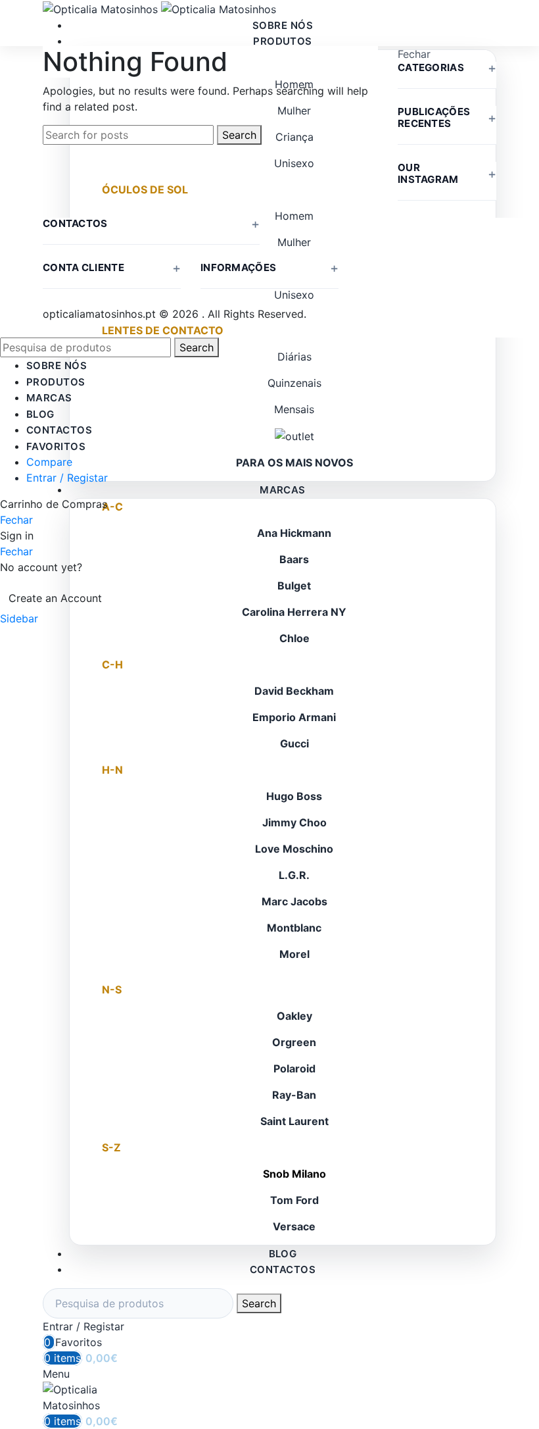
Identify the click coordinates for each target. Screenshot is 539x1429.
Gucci (294, 743)
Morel (294, 954)
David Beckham (294, 690)
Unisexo (294, 163)
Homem (294, 215)
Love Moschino (294, 848)
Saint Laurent (294, 1121)
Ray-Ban (294, 1094)
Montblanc (294, 927)
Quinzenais (294, 382)
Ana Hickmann (294, 532)
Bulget (294, 585)
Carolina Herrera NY (294, 611)
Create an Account (55, 598)
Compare (49, 461)
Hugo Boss (294, 796)
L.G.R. (294, 875)
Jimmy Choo (294, 822)
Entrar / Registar (67, 477)
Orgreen (294, 1042)
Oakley (294, 1015)
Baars (294, 559)
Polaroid (294, 1068)
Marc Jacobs (294, 901)
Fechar (414, 54)
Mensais (294, 409)
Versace (294, 1226)
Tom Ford (294, 1200)
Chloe (294, 638)
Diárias (294, 356)
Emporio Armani (294, 717)
